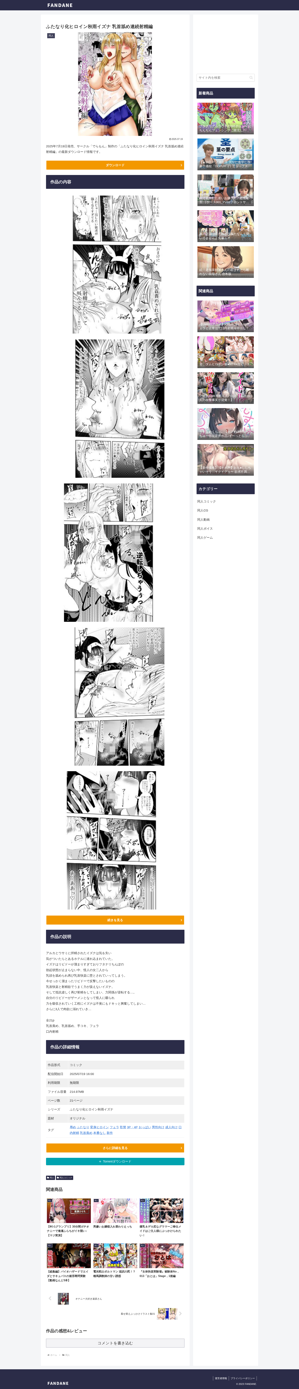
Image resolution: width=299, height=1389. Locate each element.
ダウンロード (115, 165)
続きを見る (115, 920)
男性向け (158, 1127)
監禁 (123, 1127)
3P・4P (132, 1127)
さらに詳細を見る (115, 1148)
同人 (52, 1177)
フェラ (114, 1127)
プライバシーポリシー (243, 1378)
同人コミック (66, 1177)
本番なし (99, 1133)
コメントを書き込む (115, 1343)
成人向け (171, 1127)
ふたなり (83, 1127)
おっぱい (145, 1127)
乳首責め (86, 1133)
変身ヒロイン (99, 1127)
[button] (251, 78)
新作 (110, 1133)
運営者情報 (221, 1378)
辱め (73, 1127)
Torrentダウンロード (117, 1161)
